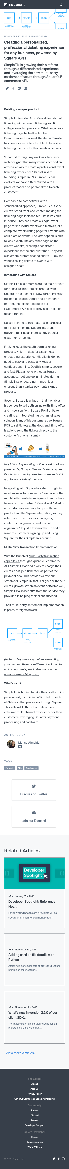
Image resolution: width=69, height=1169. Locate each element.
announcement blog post (21, 674)
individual (22, 226)
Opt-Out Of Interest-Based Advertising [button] (34, 1098)
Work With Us (34, 1146)
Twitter (34, 1120)
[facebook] (13, 88)
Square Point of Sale (44, 410)
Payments (10, 768)
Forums (35, 1110)
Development (31, 768)
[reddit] (19, 88)
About (34, 1083)
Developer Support (34, 1125)
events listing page (30, 231)
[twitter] (7, 88)
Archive (34, 1088)
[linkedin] (25, 88)
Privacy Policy (34, 1093)
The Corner (15, 4)
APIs (20, 768)
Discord (34, 1115)
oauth (32, 346)
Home (34, 1136)
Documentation (34, 1141)
